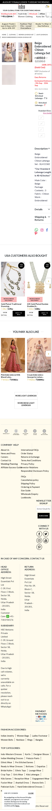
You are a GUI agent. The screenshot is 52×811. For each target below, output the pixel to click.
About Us (5, 450)
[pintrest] (39, 547)
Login (3, 16)
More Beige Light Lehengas (26, 404)
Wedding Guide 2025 (8, 14)
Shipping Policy (28, 483)
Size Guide (47, 113)
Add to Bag (18, 313)
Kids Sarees (6, 778)
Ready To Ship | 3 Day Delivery (43, 25)
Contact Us (6, 460)
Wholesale (33, 14)
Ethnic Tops (20, 770)
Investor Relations (29, 467)
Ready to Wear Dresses (12, 766)
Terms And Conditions (31, 460)
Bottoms (30, 766)
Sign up (9, 16)
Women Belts (7, 739)
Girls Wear (18, 774)
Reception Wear (21, 778)
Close (31, 793)
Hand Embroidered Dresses (29, 786)
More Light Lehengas (26, 396)
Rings (30, 739)
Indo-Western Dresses (11, 754)
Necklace (20, 739)
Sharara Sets (38, 782)
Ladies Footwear (39, 735)
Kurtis (28, 754)
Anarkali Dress (22, 782)
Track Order (22, 14)
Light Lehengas (42, 34)
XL (42, 135)
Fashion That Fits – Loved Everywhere (26, 26)
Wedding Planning (9, 464)
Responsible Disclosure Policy (35, 471)
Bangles (39, 739)
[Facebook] (39, 534)
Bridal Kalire (6, 770)
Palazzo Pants (32, 758)
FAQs (23, 476)
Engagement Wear (41, 778)
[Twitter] (46, 534)
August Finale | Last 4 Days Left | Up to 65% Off (8, 26)
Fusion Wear (7, 782)
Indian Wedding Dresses (12, 758)
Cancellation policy (30, 480)
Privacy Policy (27, 464)
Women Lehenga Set (26, 34)
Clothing (12, 34)
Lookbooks (26, 497)
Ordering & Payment (30, 487)
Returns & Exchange (30, 457)
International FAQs (30, 450)
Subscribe (43, 516)
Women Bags (23, 735)
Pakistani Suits (7, 786)
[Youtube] (46, 540)
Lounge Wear (35, 770)
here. (18, 806)
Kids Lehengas (32, 774)
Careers (4, 457)
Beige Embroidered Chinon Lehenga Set (17, 37)
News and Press (8, 453)
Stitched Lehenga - (41, 103)
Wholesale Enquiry (29, 494)
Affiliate (42, 14)
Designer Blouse (41, 754)
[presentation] (4, 281)
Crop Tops (5, 774)
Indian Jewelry (7, 735)
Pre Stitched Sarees (24, 762)
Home (4, 34)
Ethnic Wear (6, 762)
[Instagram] (39, 540)
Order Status (27, 453)
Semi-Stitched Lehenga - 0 (41, 95)
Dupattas (41, 766)
